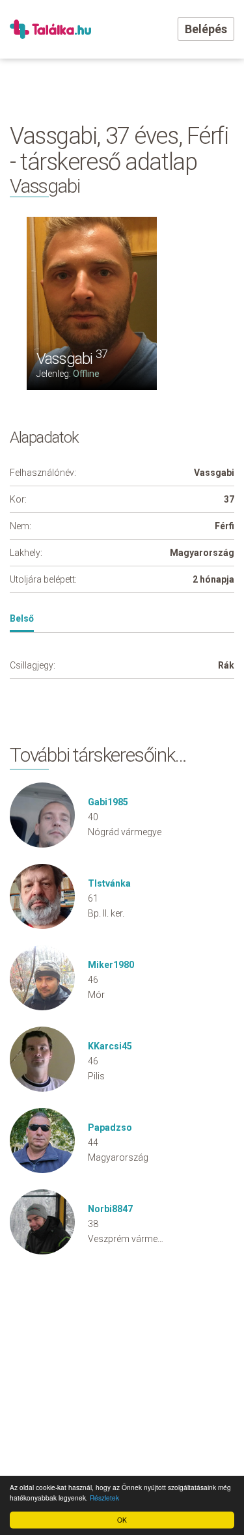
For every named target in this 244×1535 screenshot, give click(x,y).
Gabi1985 (108, 802)
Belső (22, 618)
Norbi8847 (110, 1209)
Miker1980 (111, 965)
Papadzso (110, 1127)
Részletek (104, 1497)
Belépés (206, 29)
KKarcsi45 (110, 1046)
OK (122, 1520)
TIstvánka (109, 883)
